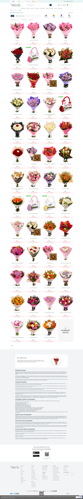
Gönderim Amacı (23, 8)
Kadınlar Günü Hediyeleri (56, 468)
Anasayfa (11, 10)
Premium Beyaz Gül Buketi (49, 139)
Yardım (65, 1)
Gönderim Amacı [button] (13, 19)
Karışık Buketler (22, 471)
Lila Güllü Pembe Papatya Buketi (17, 89)
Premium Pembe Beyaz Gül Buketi (33, 188)
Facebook (66, 467)
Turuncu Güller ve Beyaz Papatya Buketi (49, 337)
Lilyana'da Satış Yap (70, 1)
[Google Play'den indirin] (36, 456)
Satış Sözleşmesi (33, 485)
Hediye (32, 468)
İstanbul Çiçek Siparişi (44, 467)
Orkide (21, 468)
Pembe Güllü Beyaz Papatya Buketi (17, 238)
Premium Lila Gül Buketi (33, 114)
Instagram (66, 470)
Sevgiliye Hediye (33, 472)
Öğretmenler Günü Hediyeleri (56, 472)
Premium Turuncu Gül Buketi (17, 213)
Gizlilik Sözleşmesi (33, 486)
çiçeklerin (27, 371)
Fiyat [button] (18, 19)
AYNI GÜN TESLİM (60, 8)
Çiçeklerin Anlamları (44, 476)
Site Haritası (22, 481)
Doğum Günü (33, 471)
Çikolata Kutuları (33, 476)
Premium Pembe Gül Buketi (33, 40)
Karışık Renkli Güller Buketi (33, 337)
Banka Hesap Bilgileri (23, 480)
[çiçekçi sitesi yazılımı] (69, 493)
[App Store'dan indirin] (36, 453)
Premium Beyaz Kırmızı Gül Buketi (17, 139)
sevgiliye (47, 388)
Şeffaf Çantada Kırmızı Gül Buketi (65, 114)
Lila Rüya (49, 40)
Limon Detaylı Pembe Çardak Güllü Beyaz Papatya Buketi (49, 115)
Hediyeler (55, 8)
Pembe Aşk (65, 40)
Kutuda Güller (28, 8)
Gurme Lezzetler (37, 8)
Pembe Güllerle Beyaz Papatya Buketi (33, 139)
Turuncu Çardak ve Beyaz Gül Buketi (49, 287)
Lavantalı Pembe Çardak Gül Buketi (33, 312)
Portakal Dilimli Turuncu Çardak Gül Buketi (49, 238)
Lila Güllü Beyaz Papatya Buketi (65, 287)
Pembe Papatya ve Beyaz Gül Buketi (49, 188)
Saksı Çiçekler (51, 8)
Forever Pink (17, 40)
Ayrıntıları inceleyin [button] (11, 497)
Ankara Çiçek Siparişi (44, 468)
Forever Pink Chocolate (49, 89)
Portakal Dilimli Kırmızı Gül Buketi (65, 238)
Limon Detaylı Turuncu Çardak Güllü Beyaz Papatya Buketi (17, 189)
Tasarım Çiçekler (42, 8)
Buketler (32, 8)
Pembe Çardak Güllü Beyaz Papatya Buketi (17, 337)
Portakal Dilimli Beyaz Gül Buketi (17, 114)
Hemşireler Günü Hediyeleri (56, 477)
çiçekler (51, 371)
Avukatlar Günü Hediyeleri (56, 476)
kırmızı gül (50, 425)
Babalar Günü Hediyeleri (56, 471)
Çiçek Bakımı (43, 473)
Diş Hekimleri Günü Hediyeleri (56, 480)
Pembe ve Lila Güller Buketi (17, 287)
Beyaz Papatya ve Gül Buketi (66, 213)
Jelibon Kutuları (33, 477)
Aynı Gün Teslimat (24, 19)
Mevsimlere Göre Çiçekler (45, 477)
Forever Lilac (65, 89)
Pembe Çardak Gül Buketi (33, 287)
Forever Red (33, 89)
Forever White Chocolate (33, 238)
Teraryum (22, 472)
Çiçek (32, 467)
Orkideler (47, 8)
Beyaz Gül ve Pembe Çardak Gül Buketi (65, 312)
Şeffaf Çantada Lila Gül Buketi (33, 213)
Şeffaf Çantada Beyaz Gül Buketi (49, 213)
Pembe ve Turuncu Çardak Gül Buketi (65, 139)
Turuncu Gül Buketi (17, 312)
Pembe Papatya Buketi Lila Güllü (49, 312)
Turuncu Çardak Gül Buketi (65, 188)
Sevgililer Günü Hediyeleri (56, 467)
